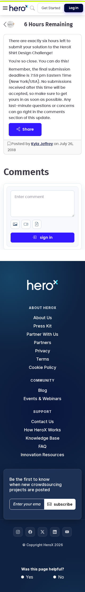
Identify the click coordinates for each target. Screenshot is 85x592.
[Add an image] (15, 224)
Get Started (51, 8)
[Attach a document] (36, 224)
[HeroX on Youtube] (67, 532)
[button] (5, 8)
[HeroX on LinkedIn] (55, 532)
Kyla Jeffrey (42, 144)
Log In (73, 8)
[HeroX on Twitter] (42, 532)
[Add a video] (25, 224)
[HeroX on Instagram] (18, 532)
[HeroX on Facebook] (30, 532)
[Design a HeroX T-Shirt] (9, 24)
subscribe (63, 504)
